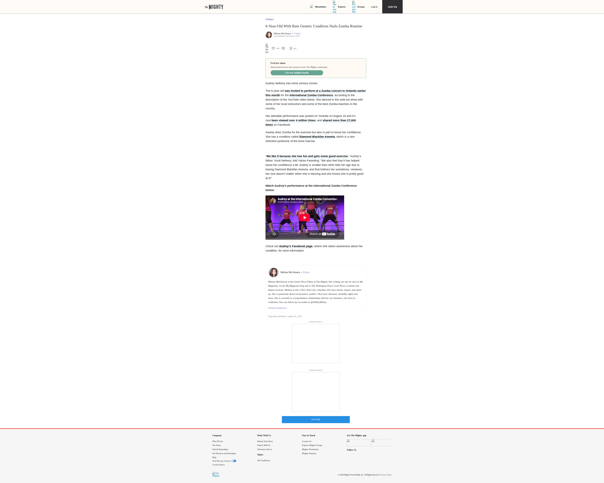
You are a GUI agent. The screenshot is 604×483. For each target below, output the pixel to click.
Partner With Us (263, 445)
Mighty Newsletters (310, 449)
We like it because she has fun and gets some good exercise (307, 156)
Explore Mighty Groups (312, 445)
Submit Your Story (265, 441)
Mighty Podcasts (309, 453)
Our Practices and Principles (224, 453)
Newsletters (320, 6)
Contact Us (306, 441)
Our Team (216, 445)
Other (270, 19)
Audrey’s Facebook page (296, 246)
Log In (374, 6)
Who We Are (217, 441)
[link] (213, 6)
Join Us (392, 6)
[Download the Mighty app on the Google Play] (383, 442)
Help (214, 457)
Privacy (383, 475)
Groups (361, 6)
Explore (342, 6)
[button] (297, 33)
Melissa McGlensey (282, 33)
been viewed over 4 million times (293, 120)
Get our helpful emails (297, 72)
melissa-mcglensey (277, 308)
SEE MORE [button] (315, 419)
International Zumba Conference (311, 95)
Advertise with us (264, 449)
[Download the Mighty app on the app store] (358, 442)
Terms (389, 475)
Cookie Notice (218, 465)
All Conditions (263, 460)
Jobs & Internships (220, 449)
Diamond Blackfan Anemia (317, 136)
